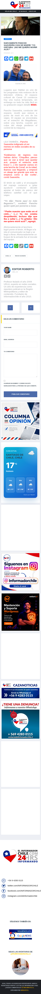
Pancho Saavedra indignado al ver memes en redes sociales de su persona (19, 145)
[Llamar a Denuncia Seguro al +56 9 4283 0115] (20, 135)
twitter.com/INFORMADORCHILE (23, 886)
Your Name (7, 327)
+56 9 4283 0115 (15, 880)
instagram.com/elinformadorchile (22, 896)
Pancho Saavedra (20, 255)
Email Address (9, 339)
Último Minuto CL (28, 987)
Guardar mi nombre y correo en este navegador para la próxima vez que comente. (20, 385)
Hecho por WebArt (29, 495)
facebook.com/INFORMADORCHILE (24, 891)
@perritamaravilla (20, 954)
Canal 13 (8, 255)
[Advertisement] (20, 527)
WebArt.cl (25, 990)
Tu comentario (9, 351)
